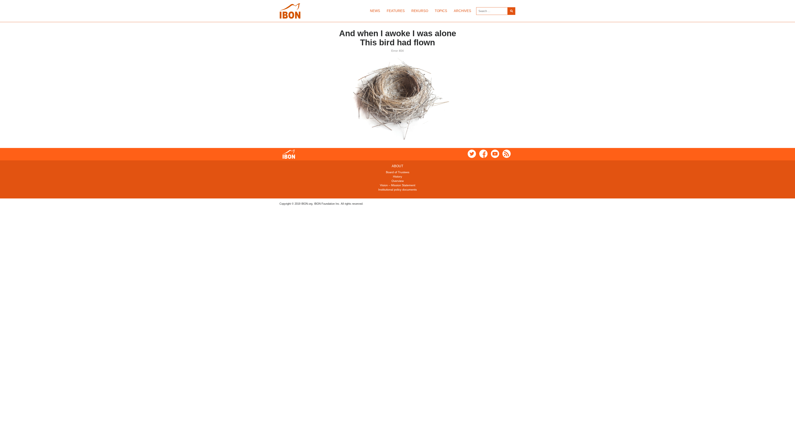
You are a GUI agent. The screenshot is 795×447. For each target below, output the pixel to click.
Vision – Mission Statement (397, 185)
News (375, 11)
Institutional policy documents (397, 189)
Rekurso (419, 11)
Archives (462, 11)
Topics (441, 11)
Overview (397, 181)
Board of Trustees (397, 172)
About (397, 166)
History (397, 176)
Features (396, 11)
